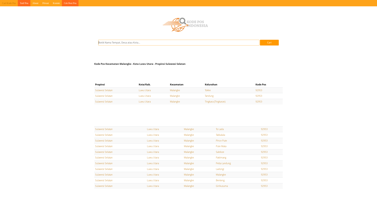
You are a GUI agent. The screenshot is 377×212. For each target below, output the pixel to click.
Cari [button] (269, 42)
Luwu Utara (145, 90)
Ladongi (220, 169)
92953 (259, 90)
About (35, 3)
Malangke (175, 90)
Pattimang (221, 157)
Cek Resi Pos (70, 3)
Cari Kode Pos (9, 3)
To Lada (220, 129)
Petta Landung (223, 163)
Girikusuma (222, 186)
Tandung (209, 95)
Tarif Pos (24, 3)
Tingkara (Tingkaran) (215, 101)
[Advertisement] (188, 74)
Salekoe (220, 152)
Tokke (208, 90)
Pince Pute (221, 140)
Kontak (56, 3)
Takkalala (220, 134)
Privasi (45, 3)
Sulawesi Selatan (104, 90)
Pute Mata (221, 146)
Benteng (220, 180)
